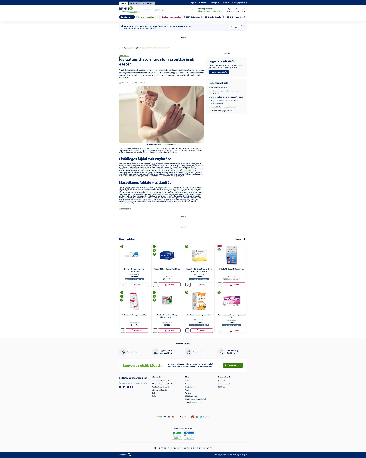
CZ (162, 448)
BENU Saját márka (191, 396)
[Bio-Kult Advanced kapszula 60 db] (199, 301)
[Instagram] (131, 387)
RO (188, 448)
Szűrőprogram (214, 3)
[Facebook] (120, 387)
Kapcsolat (225, 3)
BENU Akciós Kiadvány (193, 402)
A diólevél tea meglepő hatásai (221, 111)
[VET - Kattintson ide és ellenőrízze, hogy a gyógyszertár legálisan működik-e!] (189, 435)
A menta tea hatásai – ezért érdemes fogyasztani (227, 97)
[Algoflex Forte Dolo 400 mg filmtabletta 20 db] (167, 301)
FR (211, 448)
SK (185, 448)
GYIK (153, 393)
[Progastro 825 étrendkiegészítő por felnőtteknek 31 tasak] (199, 255)
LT (168, 448)
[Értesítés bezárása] (244, 26)
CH (158, 448)
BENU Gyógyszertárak (239, 3)
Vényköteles (134, 3)
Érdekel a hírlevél (217, 72)
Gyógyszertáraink (224, 384)
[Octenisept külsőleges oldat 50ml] (134, 301)
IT (191, 448)
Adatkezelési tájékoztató (160, 387)
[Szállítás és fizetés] (160, 417)
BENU (187, 381)
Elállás (154, 396)
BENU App (202, 3)
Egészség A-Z (135, 48)
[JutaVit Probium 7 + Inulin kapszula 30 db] (231, 301)
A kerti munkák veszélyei (219, 87)
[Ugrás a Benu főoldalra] (129, 9)
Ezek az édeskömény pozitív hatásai (223, 107)
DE (208, 448)
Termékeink (125, 17)
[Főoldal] (120, 48)
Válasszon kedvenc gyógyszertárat (210, 11)
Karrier (187, 384)
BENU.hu (123, 3)
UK (200, 448)
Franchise (188, 393)
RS (181, 448)
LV (171, 448)
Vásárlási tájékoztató (159, 390)
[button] (123, 285)
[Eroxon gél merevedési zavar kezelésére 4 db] (134, 255)
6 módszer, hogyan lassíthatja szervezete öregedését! (225, 92)
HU (174, 448)
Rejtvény (188, 390)
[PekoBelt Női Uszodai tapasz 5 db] (231, 255)
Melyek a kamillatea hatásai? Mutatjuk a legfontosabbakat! (224, 102)
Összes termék (239, 239)
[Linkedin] (124, 387)
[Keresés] (191, 10)
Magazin (193, 3)
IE (197, 448)
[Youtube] (128, 387)
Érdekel (234, 27)
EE (165, 448)
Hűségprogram (148, 3)
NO (204, 448)
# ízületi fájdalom (125, 209)
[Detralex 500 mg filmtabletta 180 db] (167, 255)
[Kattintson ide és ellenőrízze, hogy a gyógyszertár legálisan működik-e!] (177, 435)
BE (194, 448)
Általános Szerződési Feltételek (162, 384)
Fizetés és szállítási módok (161, 381)
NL (178, 448)
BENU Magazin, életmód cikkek (195, 399)
